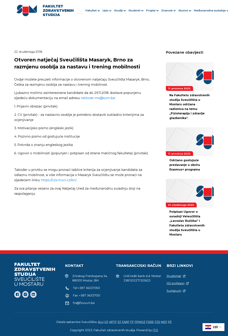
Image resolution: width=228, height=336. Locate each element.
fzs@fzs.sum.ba (84, 303)
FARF (125, 322)
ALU (101, 322)
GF (106, 322)
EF (120, 322)
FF (132, 322)
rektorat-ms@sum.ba (98, 98)
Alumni (183, 10)
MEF (164, 322)
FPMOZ (140, 322)
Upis (105, 10)
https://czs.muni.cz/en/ (58, 180)
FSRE (150, 322)
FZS (157, 322)
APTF (113, 322)
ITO (155, 330)
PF (170, 322)
